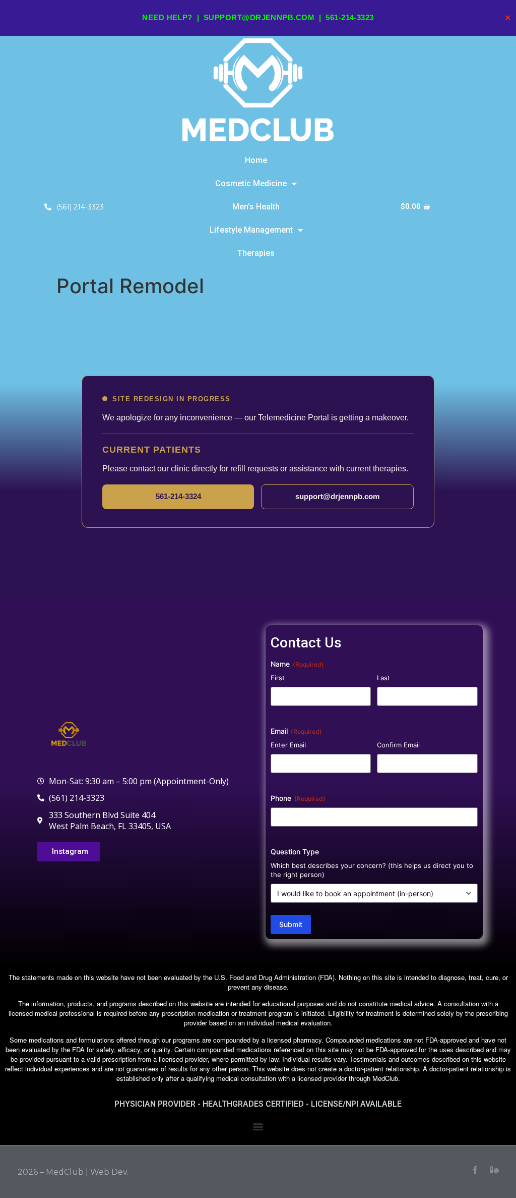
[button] (258, 1126)
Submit (290, 924)
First (278, 678)
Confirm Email (398, 745)
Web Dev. (109, 1172)
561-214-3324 (178, 496)
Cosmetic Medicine (251, 183)
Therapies (256, 253)
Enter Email (288, 745)
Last (383, 678)
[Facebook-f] (475, 1170)
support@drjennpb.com (259, 17)
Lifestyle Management (251, 230)
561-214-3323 (349, 17)
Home (256, 160)
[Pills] (494, 1170)
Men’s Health (256, 206)
